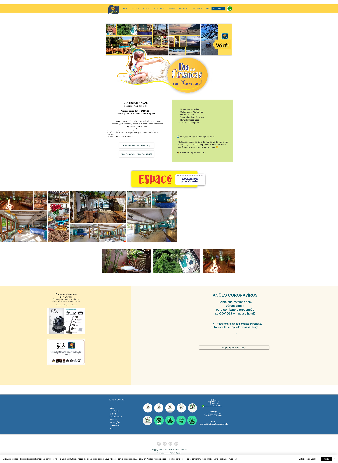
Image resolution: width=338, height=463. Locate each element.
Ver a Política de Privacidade (226, 458)
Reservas (113, 420)
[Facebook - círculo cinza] (159, 444)
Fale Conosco (115, 426)
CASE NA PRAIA (116, 417)
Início (112, 408)
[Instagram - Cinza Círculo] (170, 444)
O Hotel (113, 414)
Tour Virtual (114, 411)
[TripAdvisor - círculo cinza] (176, 444)
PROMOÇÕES (115, 423)
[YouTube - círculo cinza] (165, 444)
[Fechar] (334, 459)
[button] (146, 9)
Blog (111, 428)
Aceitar (326, 458)
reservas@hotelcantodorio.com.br (213, 424)
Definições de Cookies (308, 458)
